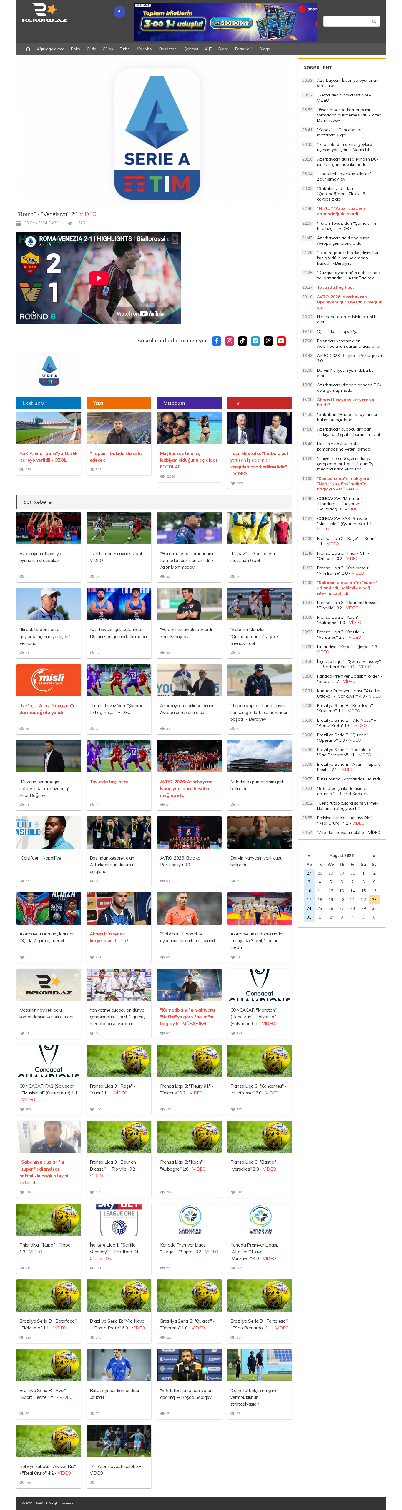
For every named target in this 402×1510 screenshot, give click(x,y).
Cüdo (91, 48)
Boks (75, 48)
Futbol (125, 48)
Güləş (108, 48)
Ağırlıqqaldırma (50, 48)
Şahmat (191, 48)
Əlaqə (264, 48)
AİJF (208, 48)
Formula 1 (244, 48)
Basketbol (168, 48)
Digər (223, 48)
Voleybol (145, 48)
